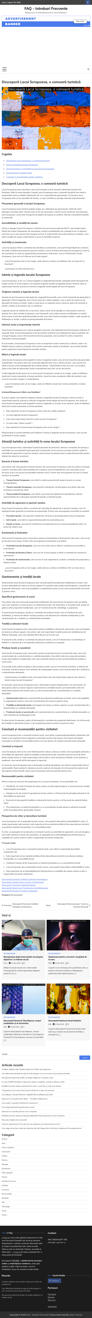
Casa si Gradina (8, 1147)
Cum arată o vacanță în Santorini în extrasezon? (20, 1103)
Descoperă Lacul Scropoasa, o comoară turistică (27, 160)
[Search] (88, 69)
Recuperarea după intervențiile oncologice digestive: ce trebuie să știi (27, 1078)
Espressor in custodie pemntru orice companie (19, 1111)
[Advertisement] (46, 47)
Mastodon (52, 1306)
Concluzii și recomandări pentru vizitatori (24, 177)
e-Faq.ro (5, 1237)
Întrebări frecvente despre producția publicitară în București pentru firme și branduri (33, 1116)
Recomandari (17, 895)
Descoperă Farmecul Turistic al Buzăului (19, 891)
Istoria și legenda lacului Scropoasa (22, 164)
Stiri (3, 1202)
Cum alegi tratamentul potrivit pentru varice (18, 1107)
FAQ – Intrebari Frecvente (46, 8)
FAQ (49, 963)
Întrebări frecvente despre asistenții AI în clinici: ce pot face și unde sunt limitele (31, 1086)
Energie (51, 1297)
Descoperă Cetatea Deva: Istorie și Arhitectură (23, 882)
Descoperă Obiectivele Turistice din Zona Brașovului (25, 888)
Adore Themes (75, 1315)
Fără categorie (7, 1173)
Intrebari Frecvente (9, 1181)
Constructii (6, 1152)
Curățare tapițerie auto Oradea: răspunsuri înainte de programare (26, 1069)
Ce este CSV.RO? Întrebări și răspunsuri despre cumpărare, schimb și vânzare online (33, 1082)
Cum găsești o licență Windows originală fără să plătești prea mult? (27, 1094)
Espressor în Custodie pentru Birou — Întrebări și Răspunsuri (24, 1099)
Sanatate (5, 1198)
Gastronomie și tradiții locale (19, 173)
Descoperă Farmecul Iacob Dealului (64, 1020)
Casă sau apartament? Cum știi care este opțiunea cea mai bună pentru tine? (31, 1124)
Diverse (4, 1160)
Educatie (5, 1164)
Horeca (4, 1177)
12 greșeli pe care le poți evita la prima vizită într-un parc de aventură (28, 1090)
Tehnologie (6, 1206)
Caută (4, 1054)
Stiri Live (52, 1300)
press (5, 963)
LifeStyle (5, 1185)
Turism (4, 1215)
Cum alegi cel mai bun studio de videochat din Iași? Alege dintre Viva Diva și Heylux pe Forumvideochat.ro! (41, 1128)
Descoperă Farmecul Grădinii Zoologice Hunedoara (24, 879)
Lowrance (5, 1190)
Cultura (4, 1156)
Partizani (52, 1294)
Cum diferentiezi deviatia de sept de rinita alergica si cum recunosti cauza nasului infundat (36, 1073)
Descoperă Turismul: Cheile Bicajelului (19, 885)
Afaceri (4, 1139)
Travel (4, 1211)
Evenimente (6, 1168)
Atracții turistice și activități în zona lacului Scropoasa (30, 169)
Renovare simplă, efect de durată (14, 1120)
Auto (4, 1143)
